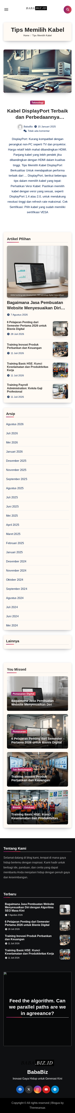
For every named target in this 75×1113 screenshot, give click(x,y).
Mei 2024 (12, 625)
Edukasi (29, 807)
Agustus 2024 (15, 598)
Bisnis (16, 807)
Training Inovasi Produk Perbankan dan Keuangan (30, 778)
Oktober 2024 (14, 579)
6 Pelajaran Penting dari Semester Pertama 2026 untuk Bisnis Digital (27, 325)
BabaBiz (28, 126)
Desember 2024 (16, 561)
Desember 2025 (16, 460)
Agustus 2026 (15, 424)
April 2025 (12, 524)
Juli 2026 (12, 433)
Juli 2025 (12, 497)
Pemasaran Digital (23, 693)
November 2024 (16, 570)
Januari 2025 (14, 552)
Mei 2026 (12, 442)
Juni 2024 (12, 616)
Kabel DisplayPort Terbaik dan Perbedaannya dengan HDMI (37, 117)
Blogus (55, 1102)
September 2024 (16, 588)
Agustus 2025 (15, 488)
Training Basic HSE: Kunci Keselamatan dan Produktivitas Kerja (27, 367)
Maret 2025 (13, 534)
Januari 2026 (14, 451)
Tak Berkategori (22, 769)
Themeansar (37, 1107)
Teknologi (37, 102)
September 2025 (16, 479)
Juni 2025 (12, 506)
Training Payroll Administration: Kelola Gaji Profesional (24, 388)
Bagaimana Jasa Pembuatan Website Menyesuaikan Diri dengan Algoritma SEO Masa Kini (36, 704)
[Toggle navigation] (6, 9)
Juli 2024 (12, 607)
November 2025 (16, 469)
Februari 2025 (15, 543)
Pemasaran (19, 731)
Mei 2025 (12, 515)
